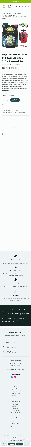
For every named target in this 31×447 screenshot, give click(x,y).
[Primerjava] (22, 6)
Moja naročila (15, 423)
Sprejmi (12, 444)
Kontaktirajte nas (15, 388)
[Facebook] (12, 377)
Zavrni (19, 444)
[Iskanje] (17, 6)
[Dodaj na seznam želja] (2, 104)
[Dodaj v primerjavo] (5, 104)
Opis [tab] (15, 124)
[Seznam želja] (19, 6)
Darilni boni (15, 395)
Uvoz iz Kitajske (15, 393)
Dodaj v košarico (14, 100)
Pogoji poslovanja (15, 410)
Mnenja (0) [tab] (15, 128)
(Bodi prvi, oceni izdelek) (15, 64)
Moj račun (15, 421)
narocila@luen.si (16, 1)
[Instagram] (15, 377)
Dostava (15, 404)
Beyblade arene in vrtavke (17, 112)
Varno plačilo (15, 406)
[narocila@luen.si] (11, 1)
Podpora (15, 408)
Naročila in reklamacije (15, 390)
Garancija (15, 391)
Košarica (15, 429)
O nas (15, 386)
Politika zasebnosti (15, 412)
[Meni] (28, 6)
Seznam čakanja (15, 427)
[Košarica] (25, 6)
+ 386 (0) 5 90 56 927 (11, 347)
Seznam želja (15, 425)
